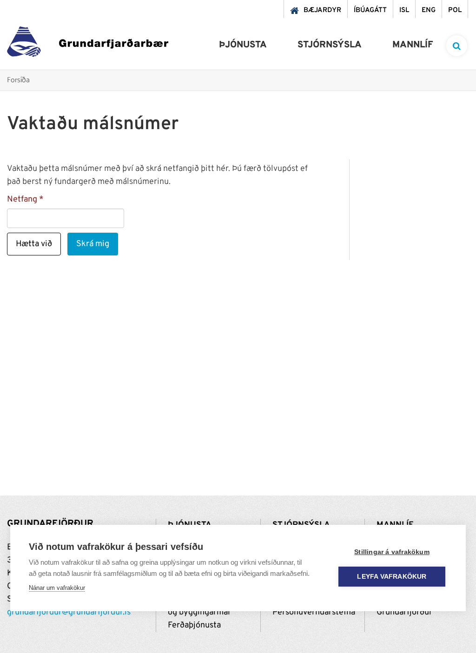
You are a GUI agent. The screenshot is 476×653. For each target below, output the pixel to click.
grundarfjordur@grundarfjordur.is (69, 612)
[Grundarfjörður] (87, 44)
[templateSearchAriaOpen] (456, 45)
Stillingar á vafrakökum (392, 552)
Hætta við (34, 244)
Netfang (22, 199)
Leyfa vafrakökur (391, 576)
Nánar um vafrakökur (57, 587)
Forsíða (18, 80)
